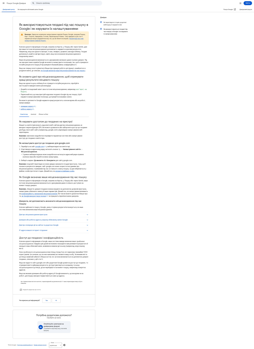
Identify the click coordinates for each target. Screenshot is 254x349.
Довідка (103, 17)
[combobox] (69, 3)
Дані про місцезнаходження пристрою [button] (33, 215)
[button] (3, 3)
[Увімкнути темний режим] (64, 345)
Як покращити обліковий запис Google (30, 9)
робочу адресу (26, 109)
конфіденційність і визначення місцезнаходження (39, 194)
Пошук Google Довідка (16, 3)
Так (47, 300)
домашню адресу (27, 106)
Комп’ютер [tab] (24, 114)
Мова (52, 342)
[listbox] (55, 345)
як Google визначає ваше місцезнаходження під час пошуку (63, 71)
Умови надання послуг (40, 345)
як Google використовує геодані (34, 196)
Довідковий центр (9, 9)
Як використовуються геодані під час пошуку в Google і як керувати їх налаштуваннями (116, 31)
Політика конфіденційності (25, 345)
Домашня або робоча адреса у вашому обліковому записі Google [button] (43, 220)
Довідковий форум (246, 9)
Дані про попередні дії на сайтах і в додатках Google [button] (38, 225)
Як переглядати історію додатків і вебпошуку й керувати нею (115, 24)
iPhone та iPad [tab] (43, 114)
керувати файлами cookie (64, 171)
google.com (39, 147)
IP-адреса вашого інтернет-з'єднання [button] (33, 230)
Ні (56, 300)
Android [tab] (33, 114)
